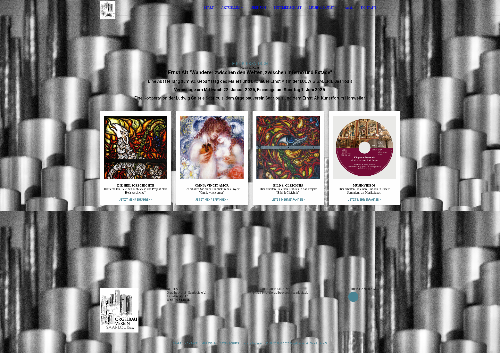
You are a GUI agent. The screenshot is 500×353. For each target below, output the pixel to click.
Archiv (349, 7)
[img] (134, 13)
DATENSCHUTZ (229, 343)
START (209, 7)
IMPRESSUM (209, 343)
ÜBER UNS (258, 7)
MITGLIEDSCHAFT (288, 7)
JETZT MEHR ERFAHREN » (135, 199)
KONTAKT (368, 7)
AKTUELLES (230, 7)
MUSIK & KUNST (321, 7)
